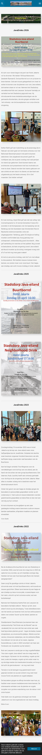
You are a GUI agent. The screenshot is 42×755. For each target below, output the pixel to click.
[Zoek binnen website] (2, 3)
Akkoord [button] (34, 749)
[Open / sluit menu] (40, 3)
